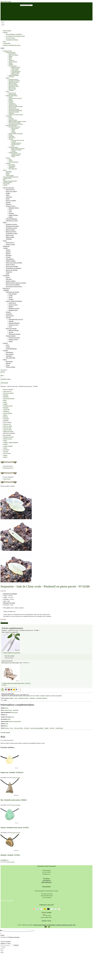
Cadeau (5, 455)
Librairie (5, 457)
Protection (26, 728)
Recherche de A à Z (8, 468)
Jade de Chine (8, 710)
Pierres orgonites (7, 413)
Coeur (6, 723)
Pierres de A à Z (7, 391)
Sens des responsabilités (37, 728)
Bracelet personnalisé (8, 398)
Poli (6, 714)
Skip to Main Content (6, 1)
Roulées (5, 404)
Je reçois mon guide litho (7, 900)
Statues (5, 440)
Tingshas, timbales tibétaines (10, 442)
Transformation (59, 728)
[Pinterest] (47, 923)
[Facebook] (44, 923)
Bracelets (5, 395)
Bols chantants (7, 435)
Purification (6, 418)
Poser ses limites (18, 728)
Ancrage (7, 728)
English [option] (2, 952)
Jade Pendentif (4, 382)
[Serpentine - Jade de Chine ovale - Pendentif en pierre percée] (16, 519)
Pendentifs (6, 396)
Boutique (3, 371)
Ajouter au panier (4, 623)
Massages (6, 407)
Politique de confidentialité (48, 925)
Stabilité (46, 728)
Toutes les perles (7, 426)
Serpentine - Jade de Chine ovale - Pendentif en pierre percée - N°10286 (20, 630)
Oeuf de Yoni (6, 409)
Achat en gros (6, 479)
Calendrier (6, 420)
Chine (8, 719)
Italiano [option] (2, 950)
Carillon (5, 448)
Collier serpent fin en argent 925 (10, 632)
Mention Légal (37, 925)
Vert (13, 717)
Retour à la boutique (14, 937)
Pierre (6, 708)
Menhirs (5, 415)
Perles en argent (7, 429)
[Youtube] (49, 923)
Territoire (52, 728)
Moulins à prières (7, 438)
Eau (7, 726)
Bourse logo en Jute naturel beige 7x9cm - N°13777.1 (15, 662)
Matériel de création (8, 431)
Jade (16, 698)
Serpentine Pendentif (41, 698)
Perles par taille (7, 427)
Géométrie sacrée (7, 406)
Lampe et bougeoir (8, 446)
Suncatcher (6, 449)
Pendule (5, 444)
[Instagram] (45, 923)
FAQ (74, 925)
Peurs (11, 728)
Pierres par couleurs (8, 393)
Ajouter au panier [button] (16, 777)
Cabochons (6, 411)
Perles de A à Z (7, 424)
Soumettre (16, 945)
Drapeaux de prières (8, 437)
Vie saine (5, 451)
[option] (3, 949)
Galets (5, 402)
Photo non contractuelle (15, 721)
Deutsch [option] (2, 948)
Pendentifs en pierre (6, 379)
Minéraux (5, 416)
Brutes (5, 400)
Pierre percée (14, 712)
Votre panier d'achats (12, 18)
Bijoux (2, 375)
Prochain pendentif (5, 732)
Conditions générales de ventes (64, 925)
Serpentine (32, 698)
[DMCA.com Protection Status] (46, 927)
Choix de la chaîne (9, 656)
